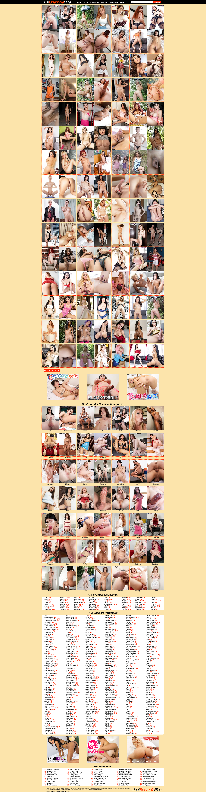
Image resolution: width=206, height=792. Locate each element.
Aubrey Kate (48, 689)
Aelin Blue (48, 622)
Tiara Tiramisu (150, 670)
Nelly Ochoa (130, 649)
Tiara (147, 668)
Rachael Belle (130, 718)
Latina (106, 599)
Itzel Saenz (89, 661)
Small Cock (138, 602)
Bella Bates (48, 720)
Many (107, 687)
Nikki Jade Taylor (131, 653)
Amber (47, 644)
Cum (75, 597)
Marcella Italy (109, 691)
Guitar (88, 639)
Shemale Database (99, 783)
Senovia (148, 631)
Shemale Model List (125, 775)
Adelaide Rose (49, 617)
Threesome (154, 601)
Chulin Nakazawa (71, 660)
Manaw (107, 684)
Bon (67, 615)
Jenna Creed (89, 684)
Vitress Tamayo (150, 704)
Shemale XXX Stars (148, 783)
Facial (76, 606)
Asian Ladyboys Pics (100, 778)
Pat (127, 685)
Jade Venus (89, 670)
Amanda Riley (49, 643)
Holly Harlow (90, 649)
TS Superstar (146, 785)
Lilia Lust (108, 660)
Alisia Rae (48, 638)
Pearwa (128, 694)
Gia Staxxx (89, 622)
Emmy (68, 715)
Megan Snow (109, 706)
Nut (127, 670)
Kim (106, 619)
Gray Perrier (89, 636)
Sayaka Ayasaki (150, 627)
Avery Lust (48, 699)
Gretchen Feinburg (91, 638)
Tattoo (153, 597)
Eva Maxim (69, 730)
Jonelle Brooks (90, 703)
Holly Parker (90, 651)
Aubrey (47, 687)
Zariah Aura (149, 728)
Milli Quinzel (109, 721)
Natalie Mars (130, 643)
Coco (67, 672)
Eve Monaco (69, 733)
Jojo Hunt (89, 701)
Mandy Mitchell (110, 685)
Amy (46, 653)
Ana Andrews (49, 656)
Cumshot (77, 599)
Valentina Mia (150, 682)
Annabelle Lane (50, 670)
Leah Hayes (109, 641)
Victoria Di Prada (151, 699)
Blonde (62, 602)
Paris (127, 682)
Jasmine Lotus (90, 679)
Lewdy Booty (109, 653)
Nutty (127, 672)
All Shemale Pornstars (149, 775)
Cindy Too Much (71, 665)
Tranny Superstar (124, 783)
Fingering (77, 609)
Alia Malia (48, 634)
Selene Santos (150, 629)
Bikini (62, 601)
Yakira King (149, 718)
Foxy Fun (89, 619)
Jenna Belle (89, 682)
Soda (147, 644)
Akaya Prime (49, 626)
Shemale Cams (114, 2)
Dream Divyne (70, 701)
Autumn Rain (49, 692)
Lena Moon (109, 651)
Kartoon (88, 715)
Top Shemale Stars (125, 778)
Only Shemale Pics (148, 778)
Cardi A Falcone (71, 636)
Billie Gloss (48, 730)
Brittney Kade (70, 619)
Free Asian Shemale (76, 773)
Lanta (107, 638)
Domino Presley (71, 696)
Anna (46, 668)
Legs (105, 601)
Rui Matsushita (131, 725)
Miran (107, 732)
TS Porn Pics (51, 776)
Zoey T (148, 733)
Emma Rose (69, 713)
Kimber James (109, 620)
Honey (88, 655)
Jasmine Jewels (90, 677)
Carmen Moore (70, 639)
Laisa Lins (108, 636)
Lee (106, 643)
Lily (106, 663)
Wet (152, 608)
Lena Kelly (108, 649)
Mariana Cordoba (110, 697)
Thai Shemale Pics (100, 780)
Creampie (63, 609)
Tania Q (148, 660)
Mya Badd (129, 620)
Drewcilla (69, 703)
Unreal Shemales (75, 776)
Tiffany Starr (150, 675)
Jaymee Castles (90, 680)
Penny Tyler (129, 696)
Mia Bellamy (109, 711)
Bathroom (48, 606)
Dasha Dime (69, 689)
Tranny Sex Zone (124, 780)
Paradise (128, 680)
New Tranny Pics (75, 769)
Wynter (148, 716)
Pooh (127, 706)
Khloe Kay (108, 617)
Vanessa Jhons (150, 687)
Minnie (107, 727)
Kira (106, 626)
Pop (127, 708)
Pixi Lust (129, 701)
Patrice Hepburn (131, 687)
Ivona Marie (89, 663)
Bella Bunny (48, 721)
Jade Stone (89, 668)
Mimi (107, 723)
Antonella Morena (50, 673)
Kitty (106, 627)
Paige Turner (130, 677)
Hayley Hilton (90, 644)
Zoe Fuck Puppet (151, 732)
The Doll (148, 667)
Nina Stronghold (131, 660)
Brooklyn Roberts (71, 620)
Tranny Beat (73, 775)
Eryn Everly (69, 725)
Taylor (148, 663)
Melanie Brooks (110, 708)
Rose (127, 721)
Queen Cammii (130, 716)
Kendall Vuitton (90, 733)
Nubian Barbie (130, 668)
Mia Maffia (109, 715)
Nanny (128, 631)
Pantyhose (125, 601)
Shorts (137, 599)
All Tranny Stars (52, 771)
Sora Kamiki (150, 648)
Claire (68, 667)
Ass (46, 601)
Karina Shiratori (91, 711)
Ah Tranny (50, 783)
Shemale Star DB (124, 776)
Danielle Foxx (70, 682)
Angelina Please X (50, 663)
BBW (46, 608)
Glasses (91, 602)
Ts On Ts (153, 604)
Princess (128, 713)
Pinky (128, 699)
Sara (147, 617)
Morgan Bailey (130, 617)
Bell (46, 716)
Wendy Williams (151, 711)
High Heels (92, 606)
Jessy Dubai (89, 697)
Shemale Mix (74, 783)
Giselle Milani (90, 629)
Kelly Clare (89, 725)
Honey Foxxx (90, 656)
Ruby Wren (129, 723)
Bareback (47, 604)
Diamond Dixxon (71, 692)
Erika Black (69, 718)
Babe (46, 602)
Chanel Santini (70, 651)
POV (123, 608)
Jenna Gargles (90, 685)
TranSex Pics (98, 785)
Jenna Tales (89, 689)
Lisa (106, 668)
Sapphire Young (151, 615)
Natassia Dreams (131, 646)
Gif (87, 624)
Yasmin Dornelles (151, 720)
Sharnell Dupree (151, 636)
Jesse (87, 694)
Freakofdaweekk (91, 620)
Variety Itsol (149, 694)
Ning (127, 661)
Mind (107, 725)
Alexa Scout (48, 631)
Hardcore (92, 604)
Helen (87, 646)
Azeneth (47, 701)
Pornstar (124, 606)
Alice (46, 636)
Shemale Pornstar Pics (149, 781)
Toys (152, 602)
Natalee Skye (130, 638)
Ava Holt (47, 696)
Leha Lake (108, 646)
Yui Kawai (149, 727)
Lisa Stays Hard (110, 670)
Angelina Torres (50, 665)
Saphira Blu (130, 733)
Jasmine (88, 675)
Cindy (67, 663)
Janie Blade (89, 673)
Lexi (106, 655)
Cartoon (68, 643)
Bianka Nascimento (51, 727)
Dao (67, 687)
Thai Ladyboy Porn (148, 769)
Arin (46, 677)
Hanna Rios (89, 643)
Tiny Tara (149, 677)
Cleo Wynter (69, 668)
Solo (136, 606)
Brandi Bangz (70, 617)
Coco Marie (69, 673)
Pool (123, 604)
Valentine (148, 684)
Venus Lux (149, 696)
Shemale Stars (51, 773)
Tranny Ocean (98, 773)
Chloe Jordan (70, 658)
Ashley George (49, 680)
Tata (147, 661)
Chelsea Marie (70, 653)
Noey (127, 665)
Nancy (128, 629)
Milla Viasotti (109, 720)
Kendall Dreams (90, 730)
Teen (152, 599)
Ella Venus (69, 708)
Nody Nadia (129, 663)
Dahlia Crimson (71, 679)
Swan (147, 656)
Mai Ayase (108, 682)
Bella (46, 718)
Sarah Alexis (150, 619)
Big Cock (62, 597)
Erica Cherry (70, 716)
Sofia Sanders (150, 646)
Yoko (147, 725)
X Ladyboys (122, 781)
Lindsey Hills (109, 667)
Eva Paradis (69, 732)
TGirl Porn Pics (52, 780)
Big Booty (48, 609)
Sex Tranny (73, 780)
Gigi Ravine (89, 626)
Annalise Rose (49, 672)
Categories (104, 2)
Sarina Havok (150, 620)
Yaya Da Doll (150, 721)
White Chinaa (150, 713)
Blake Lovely (49, 733)
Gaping (91, 601)
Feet (75, 608)
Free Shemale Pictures (101, 776)
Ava (46, 694)
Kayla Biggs (89, 720)
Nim (127, 658)
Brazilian (62, 606)
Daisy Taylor (70, 680)
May (106, 703)
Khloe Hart (108, 615)
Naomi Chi (129, 634)
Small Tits (138, 604)
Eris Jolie (69, 721)
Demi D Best (70, 691)
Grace (87, 632)
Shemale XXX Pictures (149, 771)
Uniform (153, 606)
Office (106, 609)
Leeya (107, 644)
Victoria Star (150, 703)
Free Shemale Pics (125, 771)
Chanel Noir (69, 649)
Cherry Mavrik (70, 656)
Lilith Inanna (109, 661)
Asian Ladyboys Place (149, 780)
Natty (127, 648)
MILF (106, 606)
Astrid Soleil (48, 685)
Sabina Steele (130, 728)
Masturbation (108, 604)
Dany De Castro (71, 685)
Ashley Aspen (49, 679)
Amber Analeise (49, 648)
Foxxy (87, 617)
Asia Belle (48, 682)
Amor (46, 651)
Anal (46, 597)
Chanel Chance (70, 648)
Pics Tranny (97, 775)
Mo (106, 733)
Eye (87, 615)
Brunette (62, 608)
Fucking (91, 597)
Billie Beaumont (50, 728)
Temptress (149, 665)
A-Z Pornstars (95, 2)
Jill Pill (88, 699)
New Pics (85, 2)
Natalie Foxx (130, 641)
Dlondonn (69, 694)
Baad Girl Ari (49, 704)
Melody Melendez (110, 709)
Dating (122, 2)
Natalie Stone (130, 644)
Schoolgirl (138, 597)
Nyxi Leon (129, 673)
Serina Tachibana (151, 632)
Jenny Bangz (90, 692)
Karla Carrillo (90, 713)
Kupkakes (108, 632)
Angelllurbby (49, 667)
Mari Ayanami (109, 692)
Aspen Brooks (49, 684)
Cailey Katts (69, 631)
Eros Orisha (69, 723)
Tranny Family (98, 769)
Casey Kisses (69, 644)
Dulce (67, 704)
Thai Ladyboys (147, 773)
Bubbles (68, 627)
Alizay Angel (48, 639)
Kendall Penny (90, 732)
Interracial (92, 608)
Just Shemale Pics (58, 791)
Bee (46, 715)
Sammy (128, 730)
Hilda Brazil (89, 648)
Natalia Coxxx (130, 639)
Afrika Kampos (49, 624)
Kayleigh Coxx (90, 721)
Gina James (89, 627)
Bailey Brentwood (50, 708)
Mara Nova (108, 689)
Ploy (127, 703)
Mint (106, 728)
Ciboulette (69, 661)
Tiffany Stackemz (151, 673)
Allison (47, 641)
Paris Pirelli (129, 684)
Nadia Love (129, 624)
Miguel (107, 718)
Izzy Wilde (89, 667)
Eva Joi (68, 727)
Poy (127, 709)
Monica (128, 615)
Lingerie (106, 602)
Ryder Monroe (130, 727)
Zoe (147, 730)
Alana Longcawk (50, 627)
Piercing (124, 602)
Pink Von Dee (130, 697)
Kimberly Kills (109, 624)
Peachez (128, 692)
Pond (127, 704)
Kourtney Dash (110, 631)
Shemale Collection (53, 769)
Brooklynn (69, 622)
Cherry (68, 655)
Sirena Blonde (150, 641)
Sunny (148, 653)
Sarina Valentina (151, 622)
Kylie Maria (109, 634)
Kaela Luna (89, 704)
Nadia (128, 622)
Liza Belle (108, 673)
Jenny (87, 691)
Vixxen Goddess (150, 708)
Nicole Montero (131, 651)
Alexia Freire (49, 632)
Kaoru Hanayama (91, 709)
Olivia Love (129, 675)
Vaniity (148, 689)
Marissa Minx (109, 699)
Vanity (148, 691)
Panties (124, 599)
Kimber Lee (109, 622)
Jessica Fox (89, 696)
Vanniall (148, 692)
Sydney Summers (151, 658)
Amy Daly (48, 655)
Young (153, 609)
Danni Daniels (70, 684)
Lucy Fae (108, 677)
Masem (107, 701)
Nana (127, 627)
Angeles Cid (48, 661)
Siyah (147, 643)
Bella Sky (47, 723)
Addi (46, 615)
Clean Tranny (98, 771)
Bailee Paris (48, 706)
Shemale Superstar (53, 778)
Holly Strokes (90, 653)
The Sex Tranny (75, 785)
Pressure (128, 711)
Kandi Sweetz (90, 708)
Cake (67, 632)
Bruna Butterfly (71, 626)
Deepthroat (77, 601)
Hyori (87, 658)
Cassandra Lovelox (72, 646)
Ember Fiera (70, 709)
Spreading (138, 608)
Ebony (76, 604)
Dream (68, 699)
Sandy (128, 732)
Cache (68, 629)
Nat (127, 636)
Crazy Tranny (51, 781)
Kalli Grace (89, 706)
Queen (128, 715)
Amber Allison (49, 646)
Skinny (137, 601)
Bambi (47, 713)
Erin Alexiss (69, 720)
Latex (105, 597)
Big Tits (62, 599)
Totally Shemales (52, 785)
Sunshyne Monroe (151, 655)
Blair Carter (48, 732)
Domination (78, 602)
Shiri (147, 639)
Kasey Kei (89, 716)
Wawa (147, 709)
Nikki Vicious (130, 656)
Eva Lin (68, 728)
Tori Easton (149, 679)
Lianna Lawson (110, 656)
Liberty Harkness (110, 658)
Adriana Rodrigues (50, 620)
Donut (68, 697)
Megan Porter (109, 704)
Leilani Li (108, 648)
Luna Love (108, 680)
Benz (46, 725)
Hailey (88, 641)
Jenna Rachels (90, 687)
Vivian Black (150, 706)
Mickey (107, 716)
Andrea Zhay (49, 658)
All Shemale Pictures (76, 778)
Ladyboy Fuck (98, 781)
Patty (127, 689)
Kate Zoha (89, 718)
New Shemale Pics (125, 773)
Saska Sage (149, 626)
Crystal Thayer (70, 675)
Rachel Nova (130, 720)
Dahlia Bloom (70, 677)
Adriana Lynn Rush (51, 619)
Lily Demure (109, 665)
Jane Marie (89, 672)
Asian (46, 599)
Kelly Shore (89, 727)
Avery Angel (48, 697)
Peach (128, 691)
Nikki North (129, 655)
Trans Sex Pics (123, 785)
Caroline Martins (71, 641)
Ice (86, 660)
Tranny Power (74, 771)
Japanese (92, 609)
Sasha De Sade (150, 624)
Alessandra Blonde (50, 629)
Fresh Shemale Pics (125, 769)
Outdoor (124, 597)
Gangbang (92, 599)
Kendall (88, 728)
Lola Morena (109, 675)
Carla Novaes (70, 638)
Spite (147, 649)
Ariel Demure (49, 675)
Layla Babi (108, 639)
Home (79, 2)
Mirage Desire (109, 730)
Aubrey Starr (48, 691)
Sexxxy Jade (149, 634)
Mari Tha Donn (110, 694)
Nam (127, 626)
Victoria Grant (150, 701)
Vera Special (149, 697)
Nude (105, 608)
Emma (68, 711)
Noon (127, 667)
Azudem (47, 703)
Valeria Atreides (150, 685)
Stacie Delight (150, 651)
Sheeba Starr (150, 638)
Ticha (147, 672)
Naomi (128, 632)
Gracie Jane (89, 634)
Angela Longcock (50, 660)
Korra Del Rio (109, 629)
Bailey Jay (48, 709)
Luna (107, 679)
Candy (68, 634)
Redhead (124, 609)
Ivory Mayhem (90, 665)
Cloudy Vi (69, 670)
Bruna (68, 624)
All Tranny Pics (52, 775)
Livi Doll (108, 672)
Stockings (138, 609)
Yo (146, 723)
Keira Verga (89, 723)
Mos (127, 619)
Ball (46, 711)
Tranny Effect (74, 781)
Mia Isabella (109, 713)
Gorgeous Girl (90, 631)
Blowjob (62, 604)
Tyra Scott (149, 680)
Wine (147, 715)
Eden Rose (69, 706)
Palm (127, 679)
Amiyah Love (49, 649)
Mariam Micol (109, 696)
